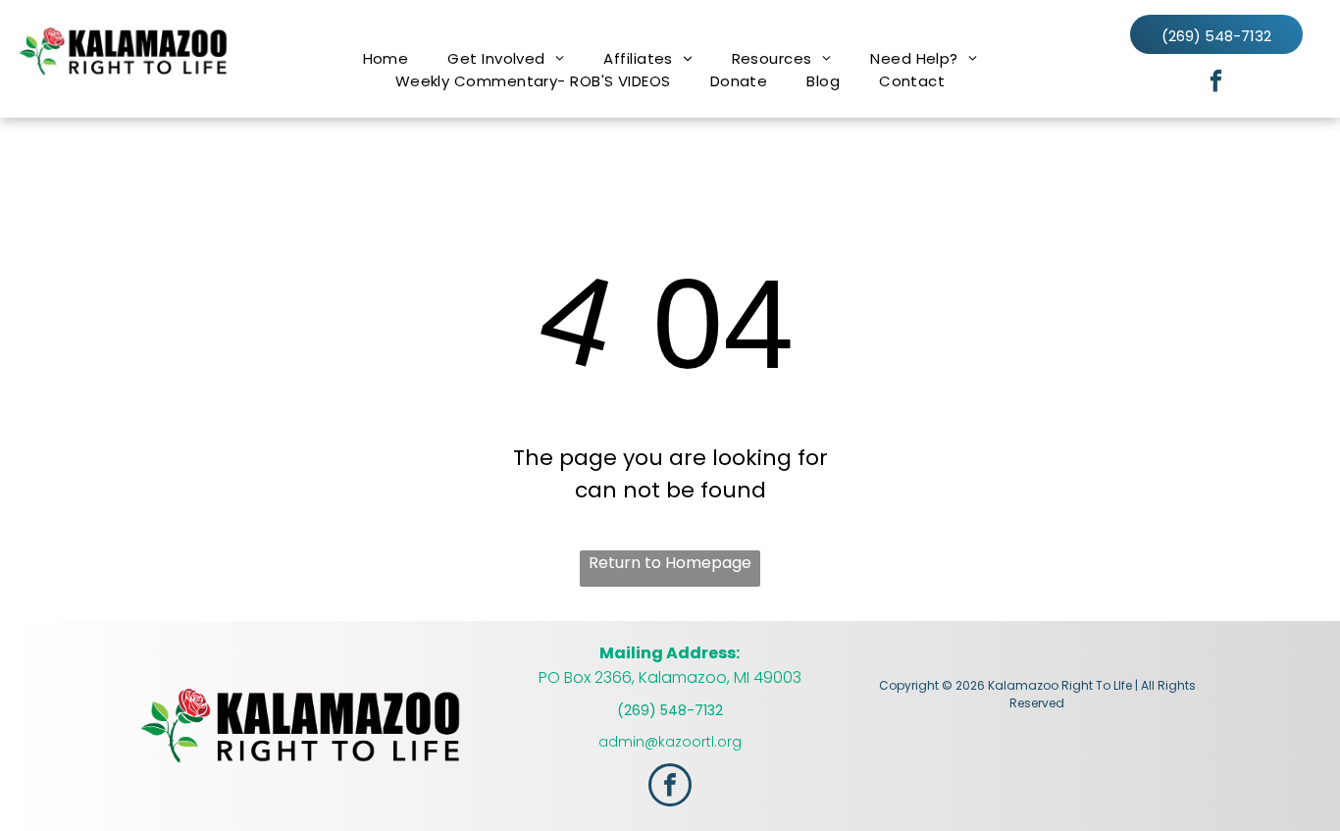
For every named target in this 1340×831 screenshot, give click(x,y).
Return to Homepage (670, 562)
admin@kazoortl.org (670, 742)
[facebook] (1216, 83)
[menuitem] (386, 58)
